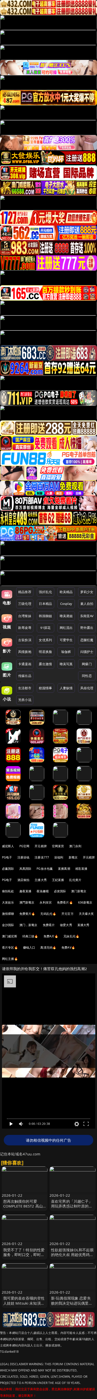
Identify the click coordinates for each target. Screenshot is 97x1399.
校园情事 (45, 688)
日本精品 (45, 603)
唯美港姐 (66, 616)
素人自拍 (87, 603)
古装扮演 (24, 640)
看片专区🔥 (10, 947)
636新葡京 (85, 902)
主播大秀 (41, 880)
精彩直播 (81, 868)
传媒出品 (24, 675)
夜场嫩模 (43, 891)
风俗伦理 (87, 688)
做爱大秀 (66, 925)
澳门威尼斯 (9, 936)
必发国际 (60, 891)
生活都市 (24, 688)
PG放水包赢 (45, 868)
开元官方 (67, 914)
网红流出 (66, 627)
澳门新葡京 (78, 891)
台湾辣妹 (24, 616)
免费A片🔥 (51, 936)
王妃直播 (58, 880)
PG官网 (24, 846)
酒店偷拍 (23, 880)
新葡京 (73, 857)
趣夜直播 (25, 891)
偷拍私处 (8, 891)
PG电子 (7, 857)
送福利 (58, 857)
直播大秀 (83, 925)
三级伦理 (24, 603)
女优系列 (45, 640)
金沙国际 (8, 925)
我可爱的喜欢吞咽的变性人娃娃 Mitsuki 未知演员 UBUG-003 (24, 1303)
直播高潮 (64, 868)
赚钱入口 (29, 947)
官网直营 (58, 846)
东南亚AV (87, 616)
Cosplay (66, 603)
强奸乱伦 (45, 592)
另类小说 (24, 699)
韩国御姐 (45, 616)
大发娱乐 (8, 902)
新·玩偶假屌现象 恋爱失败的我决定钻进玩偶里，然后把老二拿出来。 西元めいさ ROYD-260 (72, 1305)
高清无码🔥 (48, 947)
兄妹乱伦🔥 (71, 936)
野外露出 (87, 627)
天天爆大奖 (86, 914)
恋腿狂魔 (87, 640)
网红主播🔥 (10, 959)
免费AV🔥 (68, 947)
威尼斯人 (8, 846)
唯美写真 (66, 664)
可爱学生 (66, 640)
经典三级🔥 (30, 936)
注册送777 (42, 857)
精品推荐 (24, 592)
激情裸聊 (8, 914)
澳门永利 (75, 846)
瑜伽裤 (66, 651)
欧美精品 (66, 592)
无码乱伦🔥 (48, 914)
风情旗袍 (24, 651)
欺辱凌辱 (24, 627)
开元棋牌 (41, 846)
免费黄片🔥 (27, 914)
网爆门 (87, 664)
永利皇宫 (46, 902)
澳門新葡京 (27, 902)
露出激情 (45, 664)
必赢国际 (8, 868)
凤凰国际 (25, 868)
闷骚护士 (87, 651)
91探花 (45, 627)
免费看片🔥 (65, 902)
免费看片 (49, 925)
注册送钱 (23, 857)
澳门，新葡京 (28, 925)
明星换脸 (45, 651)
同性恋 (87, 675)
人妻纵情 (66, 688)
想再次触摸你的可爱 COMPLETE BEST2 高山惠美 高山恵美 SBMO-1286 (23, 1208)
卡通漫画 (24, 664)
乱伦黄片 (75, 880)
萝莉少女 (87, 592)
